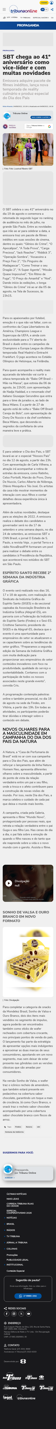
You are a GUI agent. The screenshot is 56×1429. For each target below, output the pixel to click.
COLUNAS (12, 1248)
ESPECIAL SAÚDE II (40, 17)
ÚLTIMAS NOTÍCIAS (17, 1194)
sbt (38, 1127)
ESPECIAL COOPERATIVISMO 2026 (19, 1212)
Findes (18, 1127)
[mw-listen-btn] (5, 126)
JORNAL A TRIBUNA (17, 1242)
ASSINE (44, 3)
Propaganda (8, 50)
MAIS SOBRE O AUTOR (40, 117)
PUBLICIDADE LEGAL (18, 1260)
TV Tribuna (25, 17)
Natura (29, 1127)
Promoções (12, 1255)
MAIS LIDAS (13, 1199)
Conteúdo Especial (15, 1271)
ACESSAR (8, 1178)
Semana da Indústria (14, 1132)
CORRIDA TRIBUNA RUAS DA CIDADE (20, 1205)
